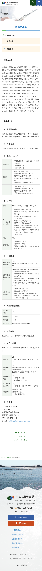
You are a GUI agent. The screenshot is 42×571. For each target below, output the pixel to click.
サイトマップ (27, 559)
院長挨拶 (10, 41)
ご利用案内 (16, 530)
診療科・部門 (17, 534)
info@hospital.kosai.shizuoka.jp (18, 421)
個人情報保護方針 (15, 559)
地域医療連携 (17, 543)
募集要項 (10, 49)
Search (33, 5)
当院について (17, 538)
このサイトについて (25, 554)
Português (13, 554)
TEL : (21, 508)
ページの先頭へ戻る (20, 440)
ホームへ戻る (22, 433)
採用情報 (22, 436)
